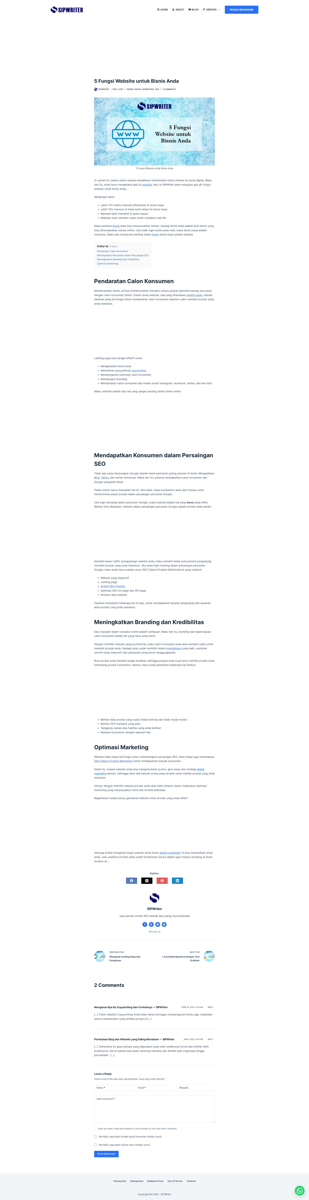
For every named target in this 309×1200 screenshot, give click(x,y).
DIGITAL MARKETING (144, 89)
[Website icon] (151, 924)
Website (183, 1087)
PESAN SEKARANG (241, 9)
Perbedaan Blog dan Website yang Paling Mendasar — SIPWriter (134, 1039)
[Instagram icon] (164, 924)
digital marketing (170, 852)
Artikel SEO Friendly (113, 586)
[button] (299, 1190)
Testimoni (191, 1181)
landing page (194, 295)
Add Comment (106, 1098)
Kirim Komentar (106, 1153)
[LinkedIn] (177, 881)
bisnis (116, 225)
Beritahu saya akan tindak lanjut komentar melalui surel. (130, 1136)
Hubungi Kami (136, 1181)
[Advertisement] (154, 43)
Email (142, 1087)
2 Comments (169, 89)
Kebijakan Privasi (155, 1181)
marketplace (174, 648)
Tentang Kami (119, 1181)
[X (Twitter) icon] (157, 924)
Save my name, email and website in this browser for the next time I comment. (137, 1128)
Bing (96, 477)
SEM (113, 761)
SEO (157, 89)
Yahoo (105, 477)
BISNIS (130, 89)
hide (113, 246)
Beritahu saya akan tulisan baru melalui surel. (124, 1144)
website (147, 184)
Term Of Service (175, 1181)
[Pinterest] (162, 881)
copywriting (139, 370)
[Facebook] (131, 881)
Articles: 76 (154, 932)
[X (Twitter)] (146, 881)
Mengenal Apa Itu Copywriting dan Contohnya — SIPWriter (131, 1007)
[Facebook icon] (144, 924)
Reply (210, 1007)
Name (101, 1087)
